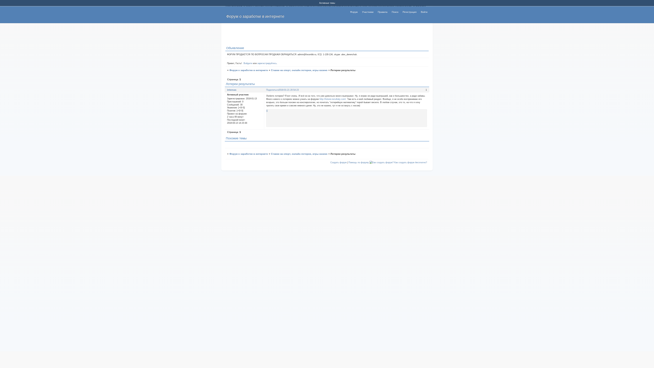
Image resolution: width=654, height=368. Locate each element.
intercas (231, 89)
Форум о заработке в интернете (248, 70)
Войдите (248, 63)
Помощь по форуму (358, 162)
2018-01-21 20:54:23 (289, 90)
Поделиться (272, 90)
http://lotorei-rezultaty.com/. (333, 99)
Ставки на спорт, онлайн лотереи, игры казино (299, 70)
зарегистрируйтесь (267, 63)
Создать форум (338, 162)
